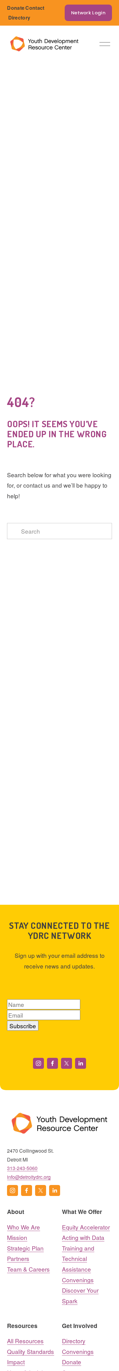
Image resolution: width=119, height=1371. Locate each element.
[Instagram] (38, 1063)
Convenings (78, 1280)
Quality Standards (30, 1351)
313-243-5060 (22, 1168)
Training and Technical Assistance (78, 1258)
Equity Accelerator (86, 1227)
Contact (34, 7)
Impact (16, 1362)
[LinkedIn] (80, 1063)
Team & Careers (28, 1269)
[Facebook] (52, 1063)
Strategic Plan (25, 1248)
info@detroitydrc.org (29, 1176)
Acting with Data (83, 1237)
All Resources (25, 1341)
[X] (66, 1063)
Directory (19, 17)
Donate (15, 7)
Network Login (88, 12)
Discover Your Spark (80, 1295)
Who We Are (23, 1227)
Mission (17, 1237)
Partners (18, 1258)
